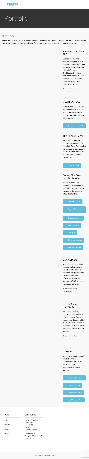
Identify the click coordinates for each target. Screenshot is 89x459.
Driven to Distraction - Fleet (75, 210)
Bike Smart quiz (73, 225)
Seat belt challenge (74, 247)
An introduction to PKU (75, 126)
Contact (6, 433)
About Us (7, 429)
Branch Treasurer (74, 385)
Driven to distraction (75, 240)
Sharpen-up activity (74, 218)
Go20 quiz (71, 233)
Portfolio (7, 424)
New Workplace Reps (75, 400)
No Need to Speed (74, 202)
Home (6, 420)
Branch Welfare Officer (75, 378)
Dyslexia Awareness (75, 392)
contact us (70, 89)
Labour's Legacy (73, 165)
